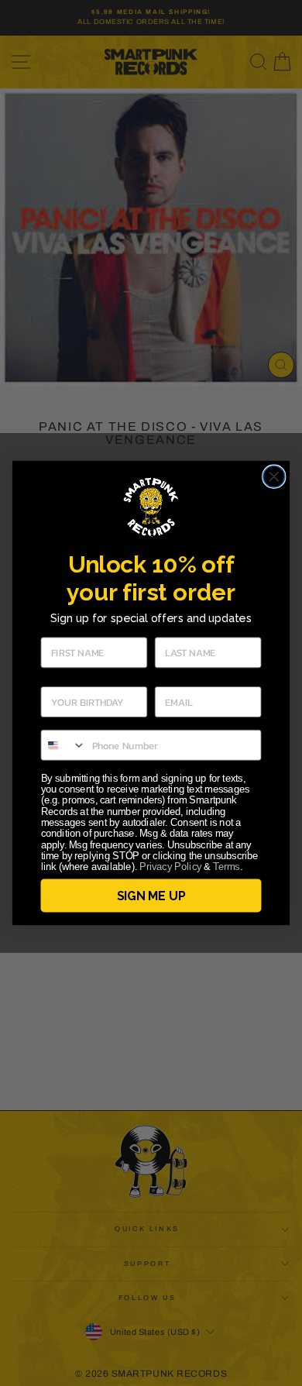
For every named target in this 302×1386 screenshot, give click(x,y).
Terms (226, 867)
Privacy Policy (170, 867)
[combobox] (63, 745)
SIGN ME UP (151, 895)
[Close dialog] (274, 476)
